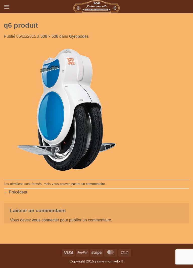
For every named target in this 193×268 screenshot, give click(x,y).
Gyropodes (79, 36)
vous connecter (45, 220)
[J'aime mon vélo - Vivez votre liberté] (97, 6)
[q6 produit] (67, 109)
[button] (7, 7)
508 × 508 (49, 36)
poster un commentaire (88, 184)
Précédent (15, 192)
